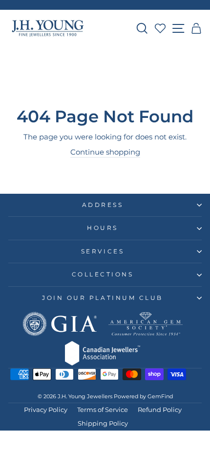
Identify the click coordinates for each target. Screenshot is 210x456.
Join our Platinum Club (102, 298)
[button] (197, 28)
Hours (102, 228)
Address (103, 205)
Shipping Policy (103, 423)
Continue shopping (105, 152)
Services (102, 251)
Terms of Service (102, 409)
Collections (103, 274)
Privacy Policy (45, 409)
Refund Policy (160, 409)
